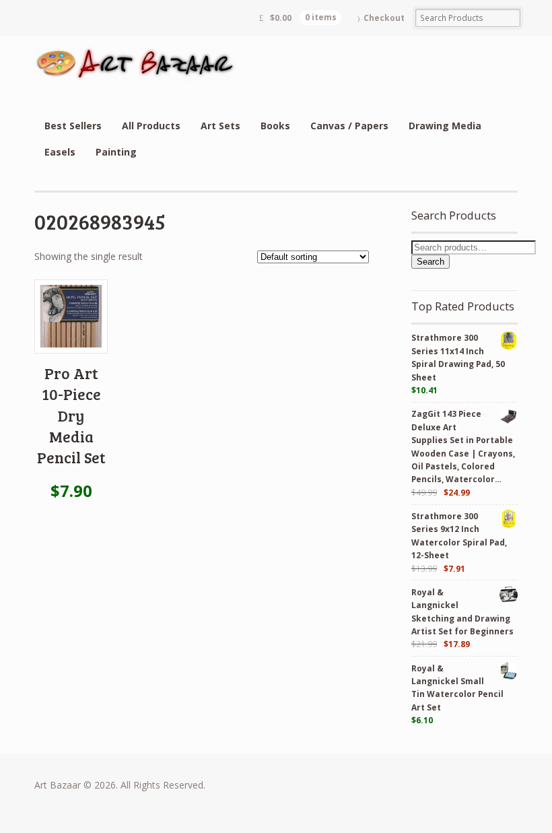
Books (275, 125)
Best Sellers (73, 125)
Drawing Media (445, 125)
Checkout (384, 18)
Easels (59, 151)
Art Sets (220, 125)
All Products (151, 125)
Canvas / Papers (349, 125)
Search (430, 262)
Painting (116, 151)
